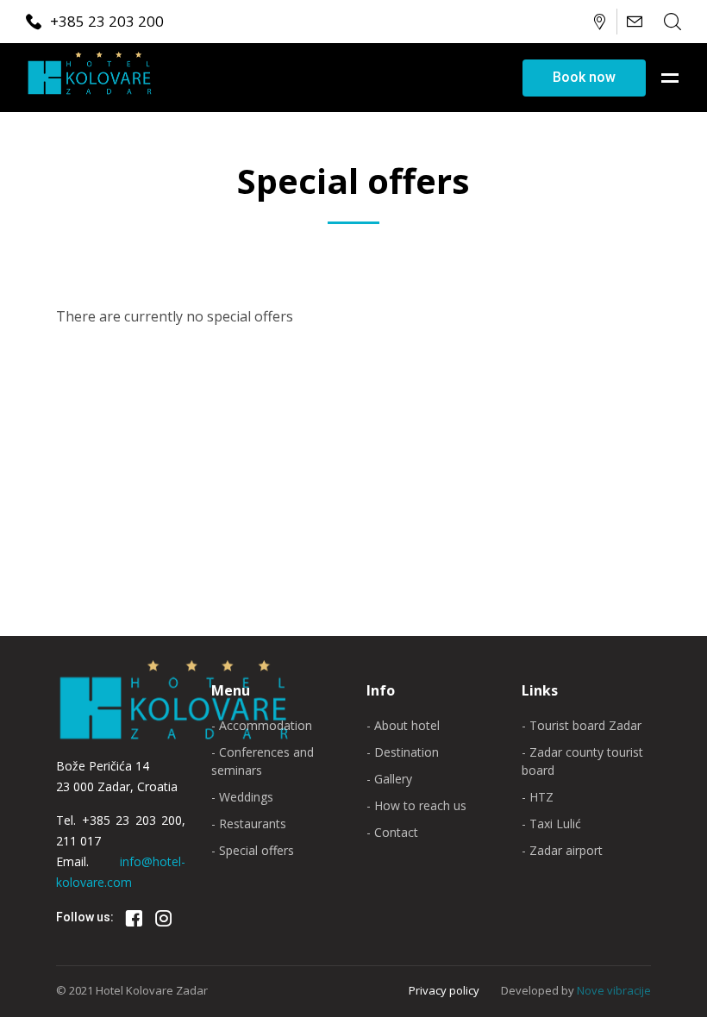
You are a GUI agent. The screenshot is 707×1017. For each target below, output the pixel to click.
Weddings (246, 797)
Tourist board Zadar (585, 725)
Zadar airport (566, 850)
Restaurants (252, 823)
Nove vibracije (614, 990)
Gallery (393, 779)
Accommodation (265, 725)
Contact (396, 832)
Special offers (256, 850)
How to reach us (420, 805)
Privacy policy (444, 990)
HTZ (541, 797)
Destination (406, 752)
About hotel (407, 725)
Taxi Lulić (555, 823)
